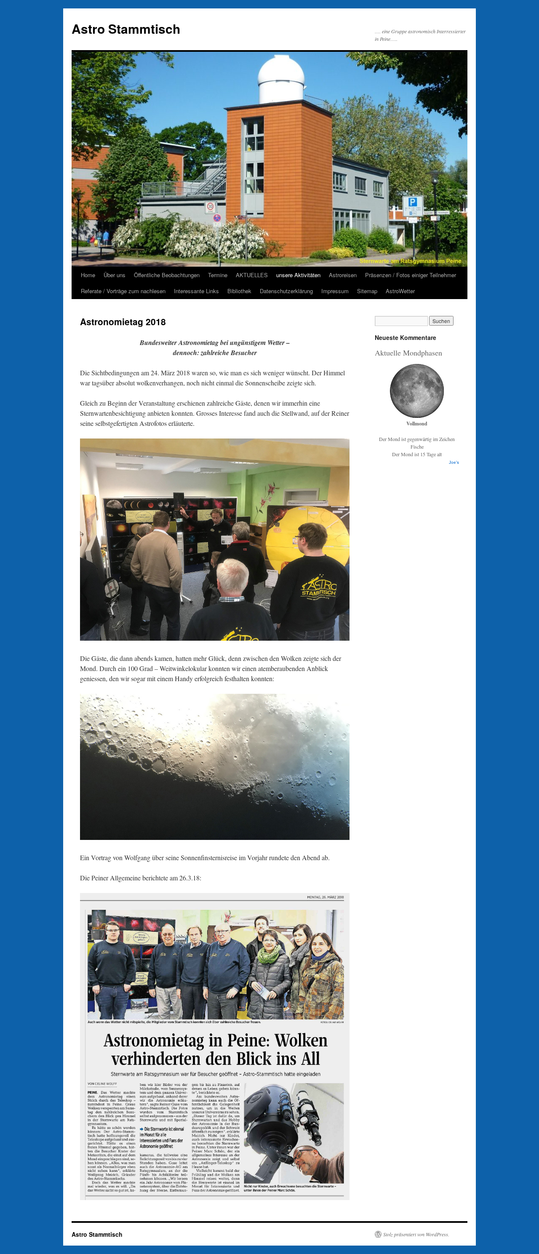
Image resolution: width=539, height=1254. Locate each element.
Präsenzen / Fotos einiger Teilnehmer (410, 275)
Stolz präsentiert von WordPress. (416, 1234)
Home (88, 275)
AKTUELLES (252, 275)
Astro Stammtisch (126, 28)
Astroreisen (343, 275)
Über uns (114, 275)
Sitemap (367, 291)
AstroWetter (400, 291)
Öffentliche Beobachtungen (167, 275)
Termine (217, 275)
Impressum (335, 291)
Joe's (454, 462)
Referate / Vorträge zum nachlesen (123, 291)
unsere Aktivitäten (298, 275)
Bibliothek (239, 291)
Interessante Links (196, 291)
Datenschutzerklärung (286, 291)
